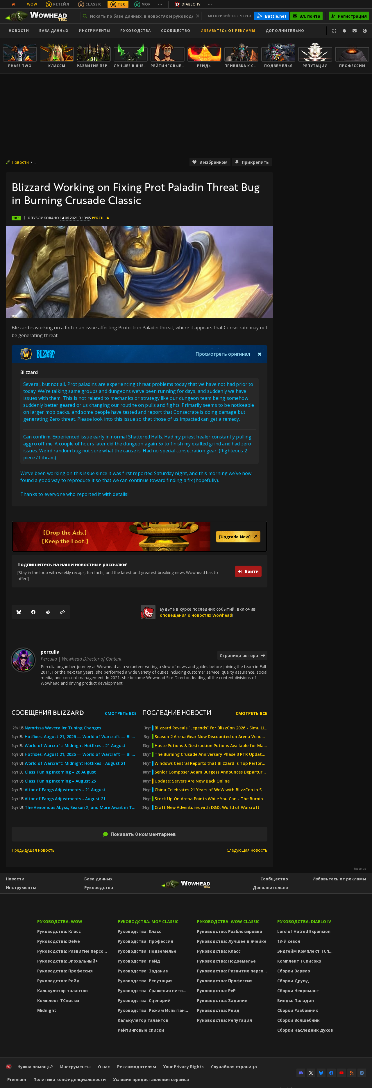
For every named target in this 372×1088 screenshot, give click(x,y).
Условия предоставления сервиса (151, 1079)
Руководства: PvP (216, 990)
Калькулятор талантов (62, 990)
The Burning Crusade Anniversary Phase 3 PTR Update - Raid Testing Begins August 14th (211, 754)
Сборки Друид (293, 980)
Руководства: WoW (59, 921)
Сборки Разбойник (297, 1010)
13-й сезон (288, 941)
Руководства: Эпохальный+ (67, 961)
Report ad (360, 868)
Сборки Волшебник (298, 1020)
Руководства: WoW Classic (228, 921)
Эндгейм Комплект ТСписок (306, 951)
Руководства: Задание (143, 971)
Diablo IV (191, 4)
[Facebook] (33, 612)
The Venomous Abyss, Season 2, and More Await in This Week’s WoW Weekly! (81, 807)
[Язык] (364, 30)
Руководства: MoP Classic (148, 921)
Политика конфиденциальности (69, 1079)
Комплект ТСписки (58, 1000)
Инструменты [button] (94, 30)
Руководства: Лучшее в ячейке (232, 941)
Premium (16, 1079)
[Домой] (39, 16)
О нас (104, 1066)
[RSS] (351, 1073)
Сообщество (175, 30)
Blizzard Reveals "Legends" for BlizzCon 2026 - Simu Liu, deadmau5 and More (211, 728)
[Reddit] (48, 612)
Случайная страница (234, 1066)
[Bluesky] (19, 612)
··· (160, 4)
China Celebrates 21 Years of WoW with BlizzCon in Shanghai (211, 789)
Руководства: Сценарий (144, 1000)
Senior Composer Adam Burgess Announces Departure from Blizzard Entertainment (211, 772)
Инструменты (21, 887)
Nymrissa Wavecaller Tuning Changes (63, 728)
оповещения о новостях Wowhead (196, 615)
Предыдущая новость (33, 850)
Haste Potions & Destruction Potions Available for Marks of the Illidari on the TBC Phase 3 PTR (211, 745)
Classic (93, 4)
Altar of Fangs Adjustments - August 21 (65, 798)
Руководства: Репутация (145, 980)
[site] (148, 612)
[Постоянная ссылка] (62, 612)
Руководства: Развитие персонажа (73, 951)
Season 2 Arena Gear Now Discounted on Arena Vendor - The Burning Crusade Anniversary (211, 736)
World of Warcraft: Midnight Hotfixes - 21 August (75, 745)
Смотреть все (121, 713)
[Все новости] (13, 4)
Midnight (46, 1010)
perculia (100, 217)
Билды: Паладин (295, 1000)
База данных (54, 30)
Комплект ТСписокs (299, 961)
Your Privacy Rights (183, 1066)
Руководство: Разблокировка (229, 931)
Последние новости (176, 712)
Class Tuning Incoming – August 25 (60, 781)
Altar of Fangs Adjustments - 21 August (65, 789)
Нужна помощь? (35, 1066)
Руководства (135, 30)
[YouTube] (341, 1073)
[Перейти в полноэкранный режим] (334, 30)
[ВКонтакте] (361, 1073)
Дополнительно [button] (285, 30)
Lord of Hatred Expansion (303, 931)
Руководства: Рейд (58, 980)
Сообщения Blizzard (48, 712)
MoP (146, 4)
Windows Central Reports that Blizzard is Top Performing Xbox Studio (211, 763)
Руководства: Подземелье (147, 951)
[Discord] (300, 1073)
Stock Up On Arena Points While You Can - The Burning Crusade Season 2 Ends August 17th (211, 798)
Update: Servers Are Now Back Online (192, 781)
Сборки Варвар (293, 971)
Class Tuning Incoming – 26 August (60, 772)
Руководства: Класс (59, 931)
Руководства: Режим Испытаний (154, 1010)
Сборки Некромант (298, 990)
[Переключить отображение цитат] (260, 354)
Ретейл (61, 4)
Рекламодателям (136, 1066)
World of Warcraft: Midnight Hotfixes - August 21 (75, 763)
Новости (19, 30)
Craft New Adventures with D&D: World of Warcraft (207, 807)
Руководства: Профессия (65, 971)
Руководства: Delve (58, 941)
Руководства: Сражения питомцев (154, 990)
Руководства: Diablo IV (304, 921)
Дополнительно (270, 887)
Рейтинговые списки (141, 1030)
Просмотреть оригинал (223, 354)
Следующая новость (247, 850)
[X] (311, 1073)
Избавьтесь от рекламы (228, 30)
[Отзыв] (354, 30)
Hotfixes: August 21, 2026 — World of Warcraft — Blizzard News (81, 736)
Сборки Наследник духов (305, 1030)
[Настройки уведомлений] (344, 30)
